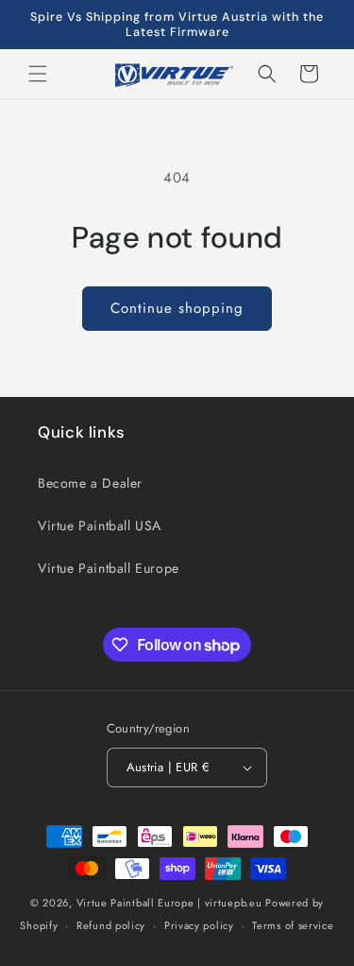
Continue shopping (177, 308)
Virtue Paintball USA (99, 525)
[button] (38, 74)
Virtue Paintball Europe (108, 568)
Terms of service (292, 925)
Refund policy (110, 925)
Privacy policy (199, 925)
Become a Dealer (90, 483)
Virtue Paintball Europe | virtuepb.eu (169, 902)
